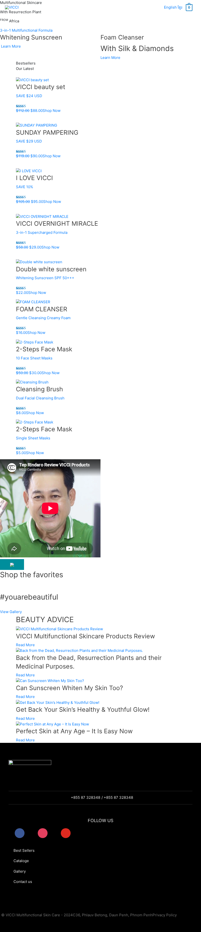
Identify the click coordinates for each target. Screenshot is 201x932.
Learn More (11, 46)
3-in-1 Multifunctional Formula (26, 30)
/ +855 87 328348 (117, 797)
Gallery (19, 871)
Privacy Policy (164, 915)
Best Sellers (24, 850)
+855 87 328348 (85, 797)
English (170, 7)
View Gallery (11, 611)
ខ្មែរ (180, 7)
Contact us (22, 881)
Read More (25, 645)
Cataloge (21, 860)
